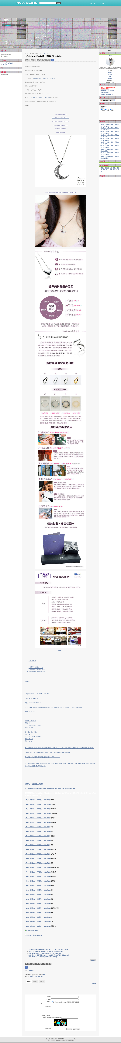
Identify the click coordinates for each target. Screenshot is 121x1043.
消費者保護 (54, 1039)
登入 (103, 3)
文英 (111, 168)
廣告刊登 (48, 1039)
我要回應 (94, 983)
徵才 (75, 1039)
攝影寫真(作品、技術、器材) (36, 976)
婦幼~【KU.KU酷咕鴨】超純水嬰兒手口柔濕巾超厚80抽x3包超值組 (46, 951)
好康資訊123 (6, 20)
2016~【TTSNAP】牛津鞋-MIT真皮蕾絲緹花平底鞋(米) (43, 957)
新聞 (91, 3)
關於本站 (110, 72)
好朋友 (115, 169)
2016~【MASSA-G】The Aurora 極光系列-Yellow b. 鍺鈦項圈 (45, 953)
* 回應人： (48, 996)
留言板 (110, 74)
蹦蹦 (104, 169)
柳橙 (111, 169)
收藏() (41, 981)
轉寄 (44, 974)
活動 (5, 51)
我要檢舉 (93, 960)
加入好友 (110, 78)
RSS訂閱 (5, 63)
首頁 (2, 51)
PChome (97, 3)
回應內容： (48, 1006)
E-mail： (49, 999)
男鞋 (114, 168)
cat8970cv (31, 970)
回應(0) (29, 981)
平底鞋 (102, 168)
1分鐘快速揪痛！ (105, 92)
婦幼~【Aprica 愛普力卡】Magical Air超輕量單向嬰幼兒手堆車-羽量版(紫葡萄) (49, 955)
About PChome (69, 1039)
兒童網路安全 (61, 1039)
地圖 (110, 76)
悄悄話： (49, 1001)
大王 (107, 169)
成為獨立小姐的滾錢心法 (107, 94)
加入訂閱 (5, 64)
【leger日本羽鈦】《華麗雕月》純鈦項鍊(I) (44, 78)
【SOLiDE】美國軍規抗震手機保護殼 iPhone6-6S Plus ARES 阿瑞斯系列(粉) (49, 949)
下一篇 (47, 53)
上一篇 (43, 53)
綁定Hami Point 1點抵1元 (107, 90)
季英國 (107, 168)
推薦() (35, 981)
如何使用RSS (11, 63)
